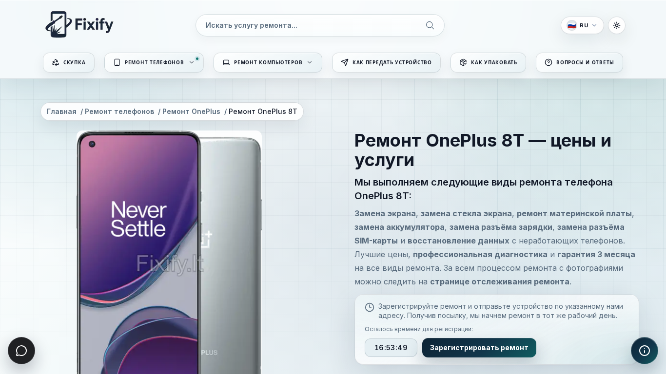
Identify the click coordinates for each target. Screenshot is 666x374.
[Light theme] (617, 25)
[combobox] (320, 25)
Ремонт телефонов (154, 62)
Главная (62, 111)
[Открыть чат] (21, 350)
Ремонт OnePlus (191, 111)
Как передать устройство (392, 62)
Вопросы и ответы (585, 62)
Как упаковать (494, 62)
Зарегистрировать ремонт (479, 347)
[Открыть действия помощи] (644, 350)
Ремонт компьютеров (268, 62)
